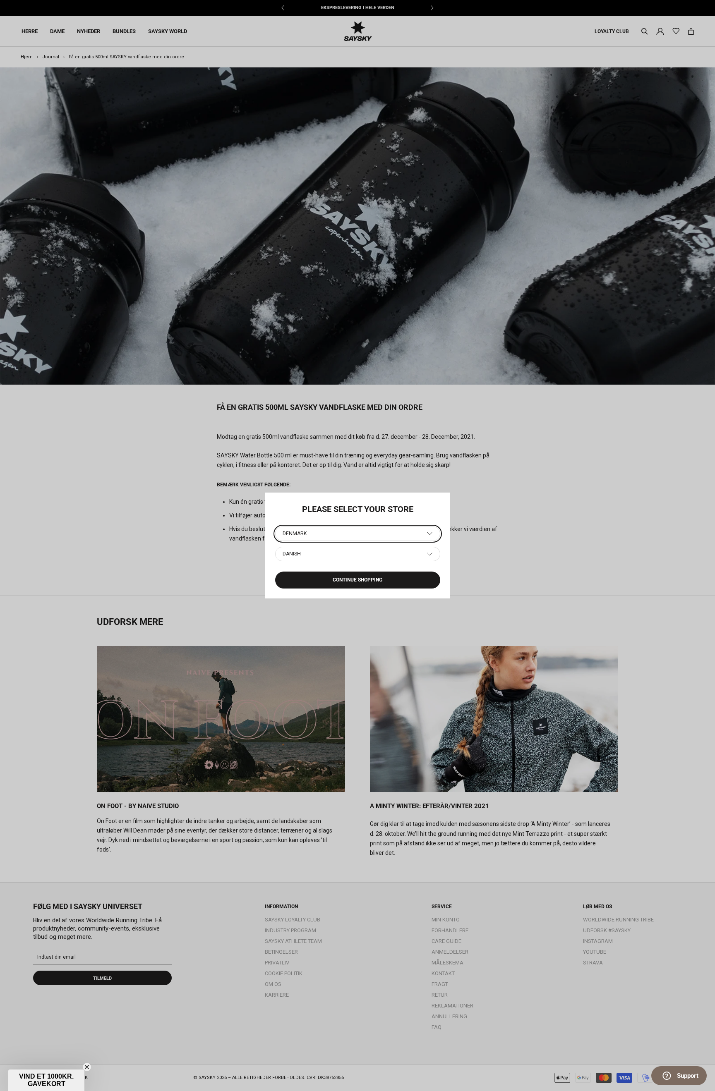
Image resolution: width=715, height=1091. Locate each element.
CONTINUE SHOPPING (357, 580)
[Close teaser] (87, 1067)
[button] (46, 1080)
